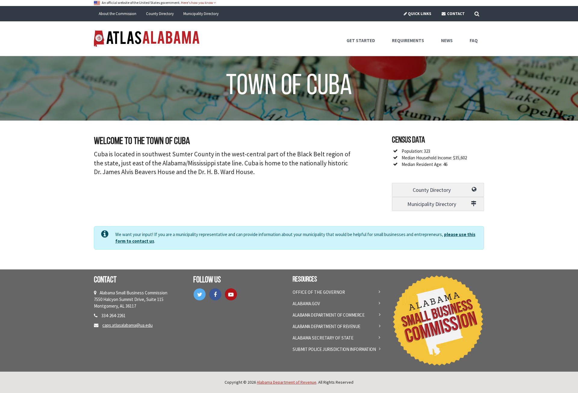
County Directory (160, 13)
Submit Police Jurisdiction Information (334, 349)
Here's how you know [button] (197, 2)
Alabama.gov (306, 303)
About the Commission (117, 13)
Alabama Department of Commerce (328, 315)
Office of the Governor (319, 292)
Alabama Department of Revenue (326, 326)
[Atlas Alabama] (146, 38)
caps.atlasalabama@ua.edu (127, 325)
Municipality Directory (201, 13)
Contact (455, 13)
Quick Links (419, 13)
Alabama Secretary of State (323, 338)
